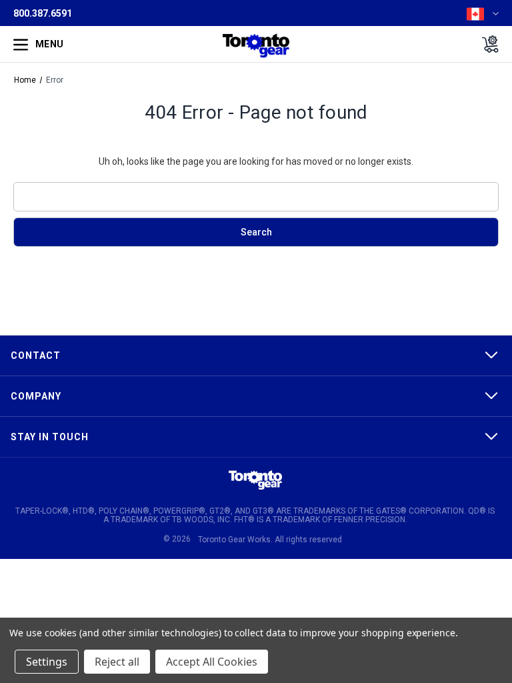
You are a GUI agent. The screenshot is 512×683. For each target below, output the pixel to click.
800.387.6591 (42, 13)
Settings (46, 661)
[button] (255, 480)
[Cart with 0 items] (486, 44)
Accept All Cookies (211, 661)
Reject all (117, 661)
